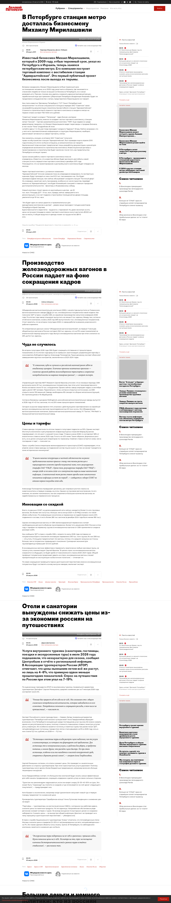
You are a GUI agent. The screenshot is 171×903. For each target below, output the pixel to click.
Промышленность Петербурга (90, 582)
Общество (102, 867)
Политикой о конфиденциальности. (15, 900)
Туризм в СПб (38, 867)
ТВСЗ (49, 313)
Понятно (163, 899)
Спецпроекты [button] (75, 8)
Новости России (121, 582)
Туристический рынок (52, 867)
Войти (159, 8)
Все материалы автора (48, 52)
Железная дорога (73, 582)
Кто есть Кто (115, 8)
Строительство (89, 238)
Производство (133, 582)
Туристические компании (69, 867)
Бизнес (40, 582)
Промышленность (108, 582)
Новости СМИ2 (28, 253)
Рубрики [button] (60, 8)
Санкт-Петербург (59, 238)
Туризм (29, 867)
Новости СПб (31, 582)
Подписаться (101, 2)
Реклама (104, 8)
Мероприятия (92, 8)
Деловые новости (50, 582)
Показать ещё (124, 100)
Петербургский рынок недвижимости (39, 238)
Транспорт (61, 582)
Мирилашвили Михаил (74, 238)
